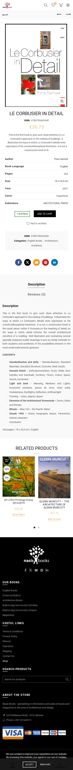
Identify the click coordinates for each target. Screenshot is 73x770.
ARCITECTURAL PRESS (55, 203)
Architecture (51, 240)
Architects (36, 245)
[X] (27, 262)
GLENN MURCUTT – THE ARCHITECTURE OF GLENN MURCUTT (54, 504)
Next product (68, 14)
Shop (5, 661)
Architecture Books (13, 600)
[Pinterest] (45, 262)
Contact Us (8, 656)
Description (36, 284)
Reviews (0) (36, 294)
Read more (19, 514)
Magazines (8, 615)
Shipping (7, 651)
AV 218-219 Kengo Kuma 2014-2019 (18, 501)
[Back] (5, 14)
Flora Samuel (61, 159)
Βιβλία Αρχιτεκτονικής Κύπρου (20, 610)
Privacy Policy (10, 636)
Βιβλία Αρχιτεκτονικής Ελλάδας (20, 605)
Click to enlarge (62, 101)
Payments (8, 646)
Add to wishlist (38, 223)
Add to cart (44, 213)
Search (67, 679)
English (64, 166)
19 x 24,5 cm (61, 181)
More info (45, 764)
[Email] (36, 262)
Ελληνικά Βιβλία (12, 595)
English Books (35, 240)
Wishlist (55, 3)
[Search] (46, 5)
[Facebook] (18, 262)
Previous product (59, 14)
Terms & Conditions (13, 631)
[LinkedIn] (54, 262)
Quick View (32, 465)
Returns (7, 641)
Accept (29, 764)
